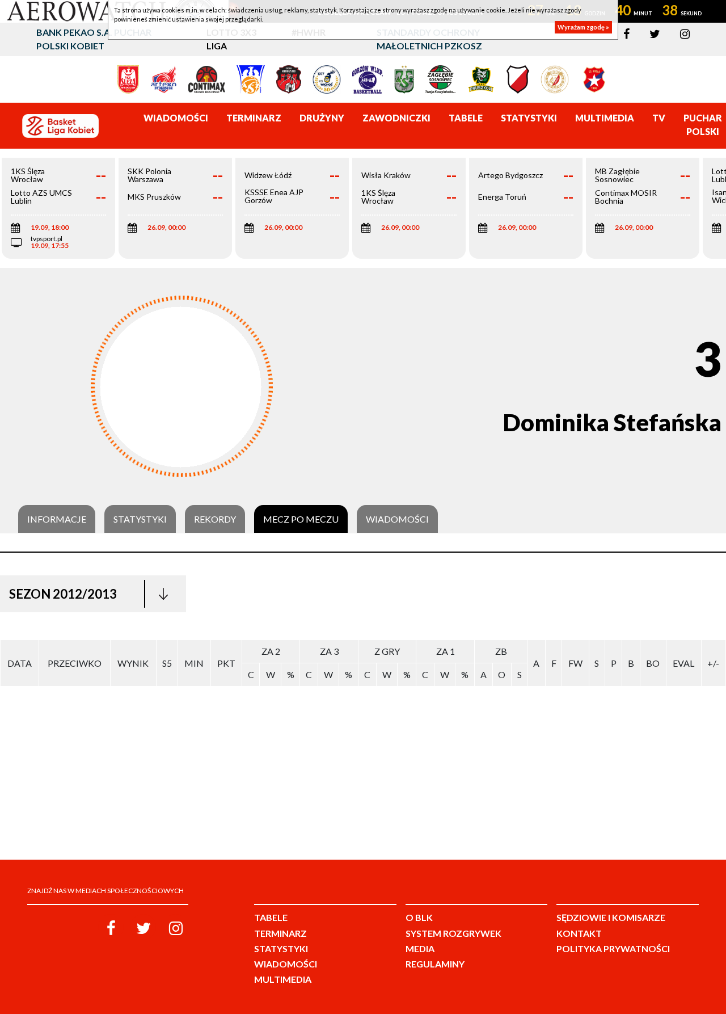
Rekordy (215, 519)
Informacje (56, 519)
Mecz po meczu (301, 519)
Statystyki (140, 519)
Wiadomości (397, 519)
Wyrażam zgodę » (583, 27)
